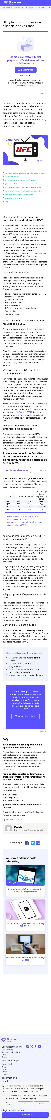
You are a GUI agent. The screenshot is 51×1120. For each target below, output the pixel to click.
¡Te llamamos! (27, 69)
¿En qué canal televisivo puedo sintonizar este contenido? (23, 187)
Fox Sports (20, 412)
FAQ (6, 202)
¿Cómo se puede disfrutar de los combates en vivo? (21, 184)
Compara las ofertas (18, 470)
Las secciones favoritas (12, 177)
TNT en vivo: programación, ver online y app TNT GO (25, 924)
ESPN (29, 412)
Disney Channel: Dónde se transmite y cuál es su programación (25, 890)
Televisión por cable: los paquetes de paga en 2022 (25, 958)
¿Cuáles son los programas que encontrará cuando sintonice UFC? (25, 173)
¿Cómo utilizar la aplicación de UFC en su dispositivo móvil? (23, 191)
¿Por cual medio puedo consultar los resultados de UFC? (22, 180)
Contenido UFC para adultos (14, 198)
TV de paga (37, 225)
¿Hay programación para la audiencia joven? (19, 194)
